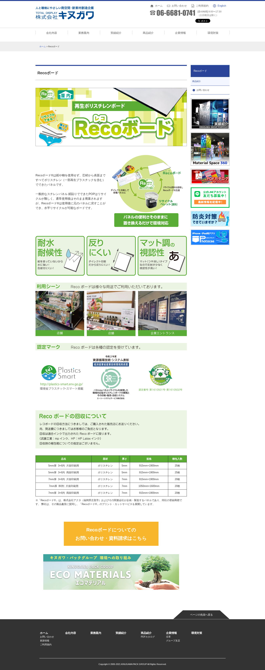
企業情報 (180, 32)
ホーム (42, 46)
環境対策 (213, 32)
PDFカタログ (148, 636)
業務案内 (83, 32)
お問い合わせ (47, 636)
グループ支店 (173, 640)
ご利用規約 (46, 644)
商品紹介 (148, 32)
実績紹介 (116, 32)
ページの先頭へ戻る (201, 614)
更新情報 (44, 640)
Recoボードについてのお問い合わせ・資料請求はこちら (111, 534)
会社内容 (51, 32)
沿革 (168, 636)
